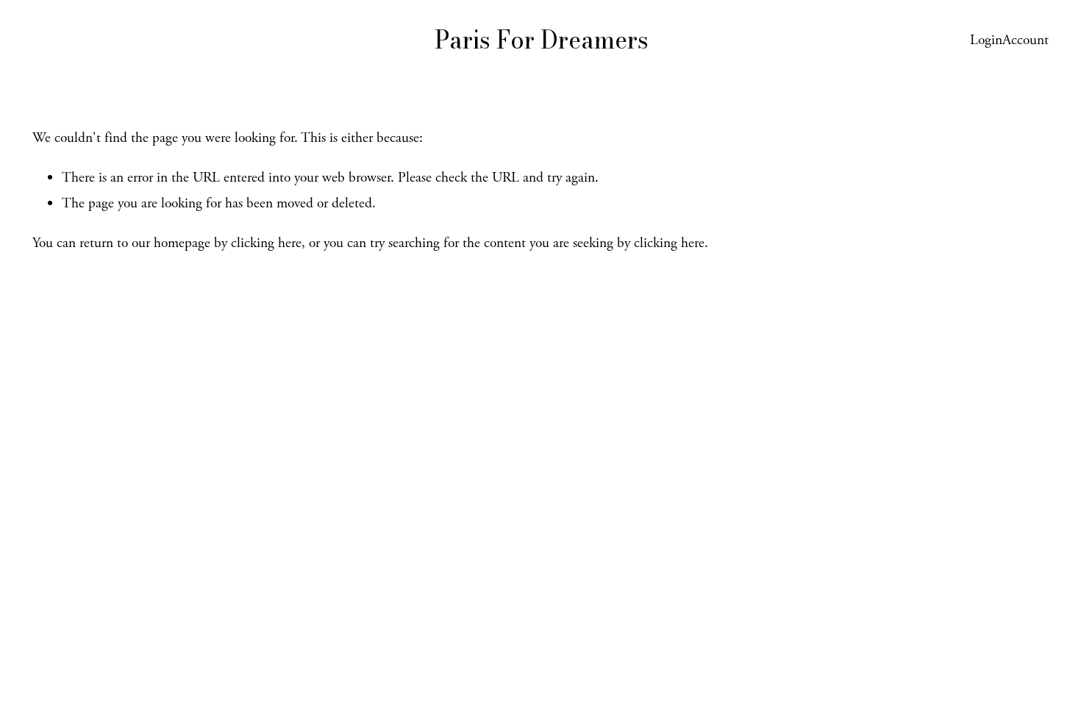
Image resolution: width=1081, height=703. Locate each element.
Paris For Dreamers (542, 39)
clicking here (266, 243)
